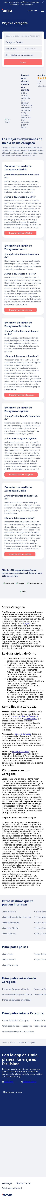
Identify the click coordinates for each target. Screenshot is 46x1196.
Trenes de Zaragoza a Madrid (15, 989)
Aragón (26, 623)
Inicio (4, 1042)
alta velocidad (30, 718)
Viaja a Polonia (8, 959)
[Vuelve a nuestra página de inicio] (7, 10)
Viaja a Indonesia (10, 965)
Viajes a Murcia (9, 933)
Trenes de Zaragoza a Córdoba (16, 1000)
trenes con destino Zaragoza (24, 716)
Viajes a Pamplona (10, 922)
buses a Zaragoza (23, 734)
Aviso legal (7, 1183)
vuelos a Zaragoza (20, 751)
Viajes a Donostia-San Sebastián (17, 917)
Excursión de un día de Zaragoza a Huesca (18, 247)
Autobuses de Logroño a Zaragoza (18, 1031)
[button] (13, 49)
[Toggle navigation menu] (42, 10)
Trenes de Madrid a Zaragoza (15, 1020)
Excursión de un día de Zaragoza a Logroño (18, 409)
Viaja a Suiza (40, 954)
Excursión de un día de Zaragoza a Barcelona (18, 324)
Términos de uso (23, 1183)
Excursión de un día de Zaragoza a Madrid (18, 167)
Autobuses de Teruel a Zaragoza (17, 1026)
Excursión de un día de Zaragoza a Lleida (18, 489)
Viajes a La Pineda (10, 928)
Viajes (13, 1042)
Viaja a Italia (7, 954)
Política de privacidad (12, 1188)
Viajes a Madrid (9, 911)
